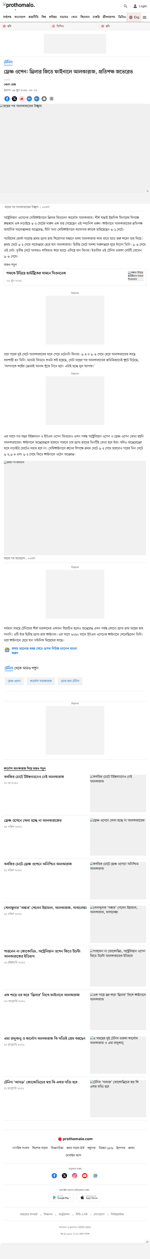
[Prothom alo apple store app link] (89, 1198)
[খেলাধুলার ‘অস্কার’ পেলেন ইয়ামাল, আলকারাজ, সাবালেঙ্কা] (118, 924)
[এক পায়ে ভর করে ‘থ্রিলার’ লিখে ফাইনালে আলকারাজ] (118, 1011)
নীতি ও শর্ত (82, 1214)
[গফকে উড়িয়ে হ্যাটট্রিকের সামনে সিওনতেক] (136, 276)
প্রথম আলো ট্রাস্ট (75, 1148)
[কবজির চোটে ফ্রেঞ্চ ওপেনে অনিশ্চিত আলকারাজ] (118, 880)
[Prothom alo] (19, 6)
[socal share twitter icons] (15, 101)
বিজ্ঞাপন (48, 1214)
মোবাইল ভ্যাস (73, 1155)
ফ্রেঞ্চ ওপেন (14, 681)
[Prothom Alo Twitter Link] (66, 1176)
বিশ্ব (44, 17)
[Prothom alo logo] (75, 1140)
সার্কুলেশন (64, 1214)
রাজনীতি (33, 17)
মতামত (64, 17)
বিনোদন (85, 17)
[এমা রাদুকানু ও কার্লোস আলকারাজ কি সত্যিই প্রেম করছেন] (118, 1055)
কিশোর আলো (40, 1148)
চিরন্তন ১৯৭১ (106, 1148)
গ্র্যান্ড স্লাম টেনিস (70, 681)
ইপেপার (120, 1148)
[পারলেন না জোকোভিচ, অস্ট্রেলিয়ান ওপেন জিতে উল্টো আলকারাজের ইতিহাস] (118, 967)
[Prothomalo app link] (61, 1198)
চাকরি (96, 17)
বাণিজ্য (53, 17)
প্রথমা (131, 1148)
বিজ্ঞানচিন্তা (57, 1148)
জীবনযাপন (109, 17)
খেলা (74, 17)
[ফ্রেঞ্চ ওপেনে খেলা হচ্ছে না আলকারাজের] (118, 837)
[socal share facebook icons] (7, 101)
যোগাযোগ (99, 1214)
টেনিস (8, 62)
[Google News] (95, 1176)
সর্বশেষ (7, 17)
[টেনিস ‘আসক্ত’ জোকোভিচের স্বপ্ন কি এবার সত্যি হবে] (118, 1098)
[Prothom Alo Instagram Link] (76, 1176)
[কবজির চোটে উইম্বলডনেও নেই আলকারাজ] (118, 793)
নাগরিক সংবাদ (20, 1148)
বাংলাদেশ (19, 17)
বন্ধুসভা (92, 1148)
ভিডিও (122, 17)
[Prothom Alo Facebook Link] (56, 1176)
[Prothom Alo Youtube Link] (87, 1176)
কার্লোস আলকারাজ (41, 681)
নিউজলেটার (117, 1214)
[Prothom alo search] (125, 6)
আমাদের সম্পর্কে (29, 1214)
